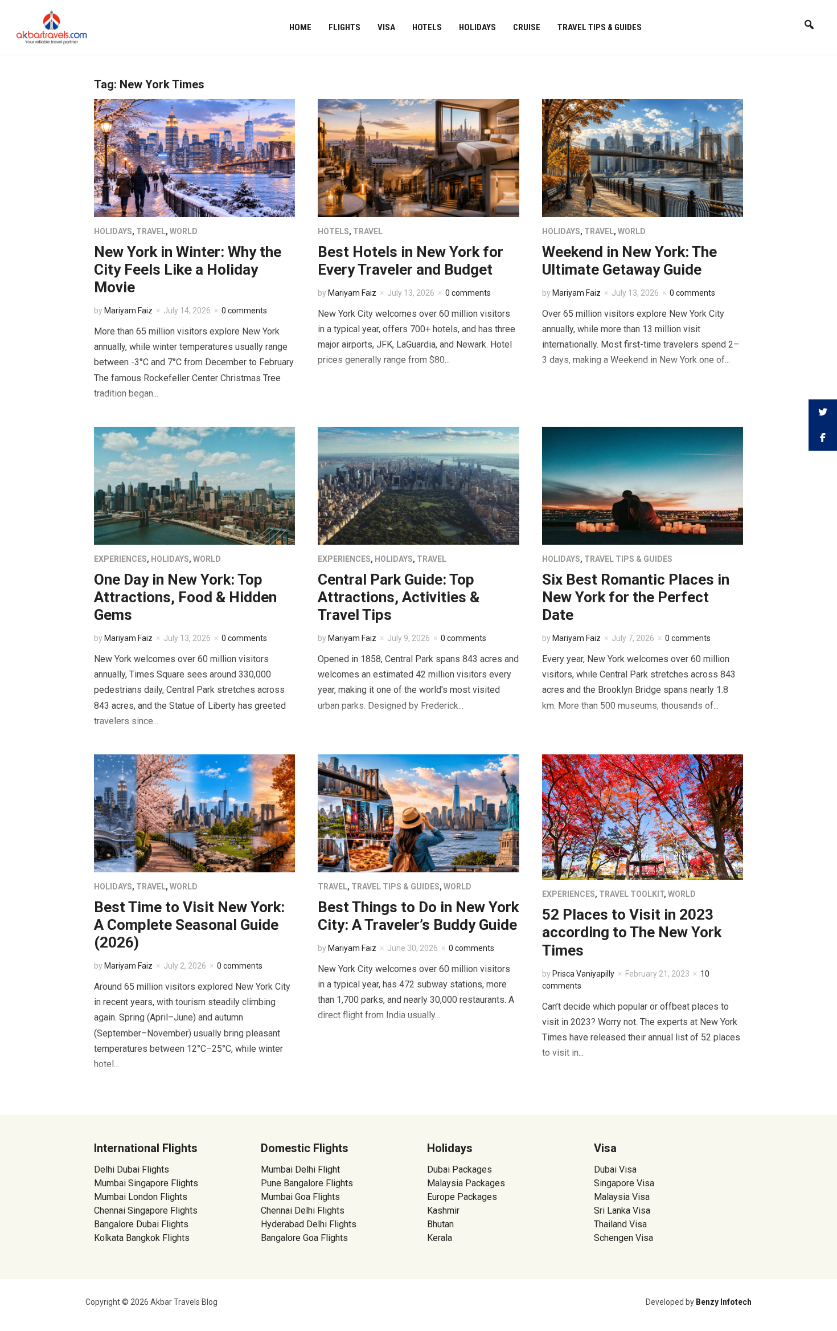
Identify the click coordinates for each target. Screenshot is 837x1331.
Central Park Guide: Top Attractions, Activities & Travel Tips (398, 597)
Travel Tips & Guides (599, 27)
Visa (386, 27)
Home (300, 27)
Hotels (427, 27)
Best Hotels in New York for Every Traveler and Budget (410, 260)
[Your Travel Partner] (52, 26)
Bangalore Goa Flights (304, 1237)
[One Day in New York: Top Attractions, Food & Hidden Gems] (194, 485)
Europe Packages (462, 1196)
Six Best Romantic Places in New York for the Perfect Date (635, 597)
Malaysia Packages (466, 1183)
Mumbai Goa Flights (300, 1196)
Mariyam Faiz (128, 310)
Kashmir (443, 1210)
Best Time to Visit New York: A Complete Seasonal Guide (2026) (189, 925)
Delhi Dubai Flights (131, 1169)
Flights (344, 27)
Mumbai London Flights (140, 1196)
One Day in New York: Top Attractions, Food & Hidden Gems (185, 597)
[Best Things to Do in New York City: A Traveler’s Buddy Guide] (418, 812)
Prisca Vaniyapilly (583, 973)
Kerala (439, 1237)
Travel (151, 231)
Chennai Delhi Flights (302, 1210)
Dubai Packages (459, 1169)
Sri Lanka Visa (623, 1210)
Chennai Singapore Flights (146, 1210)
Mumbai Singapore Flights (146, 1183)
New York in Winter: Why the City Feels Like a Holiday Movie (187, 269)
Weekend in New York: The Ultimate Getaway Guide (629, 260)
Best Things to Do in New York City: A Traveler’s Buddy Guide (418, 916)
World (184, 231)
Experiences (120, 559)
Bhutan (440, 1224)
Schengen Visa (623, 1237)
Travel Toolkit (631, 894)
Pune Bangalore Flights (307, 1183)
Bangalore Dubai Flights (141, 1224)
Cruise (526, 27)
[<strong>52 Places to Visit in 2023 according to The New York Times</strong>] (642, 816)
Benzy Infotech (724, 1301)
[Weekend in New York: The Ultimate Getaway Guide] (642, 157)
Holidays (477, 27)
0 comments (244, 310)
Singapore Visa (624, 1183)
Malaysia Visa (622, 1196)
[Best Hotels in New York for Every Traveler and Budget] (418, 157)
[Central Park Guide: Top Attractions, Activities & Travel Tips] (418, 485)
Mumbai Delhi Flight (300, 1169)
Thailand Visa (620, 1224)
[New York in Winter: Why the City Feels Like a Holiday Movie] (194, 157)
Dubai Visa (615, 1169)
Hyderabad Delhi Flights (308, 1224)
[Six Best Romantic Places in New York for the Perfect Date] (642, 485)
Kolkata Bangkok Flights (142, 1237)
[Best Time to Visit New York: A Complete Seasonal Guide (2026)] (194, 812)
